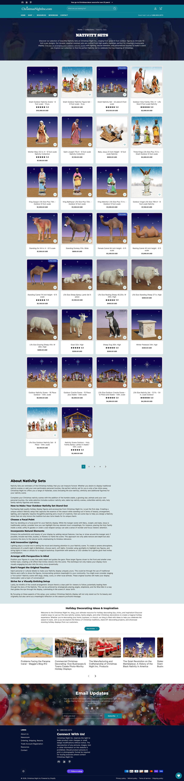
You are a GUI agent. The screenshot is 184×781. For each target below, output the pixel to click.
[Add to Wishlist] (55, 94)
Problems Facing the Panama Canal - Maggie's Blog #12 (35, 662)
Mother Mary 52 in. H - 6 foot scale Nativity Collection (42, 153)
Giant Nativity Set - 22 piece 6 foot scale (112, 103)
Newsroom (25, 737)
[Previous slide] (88, 676)
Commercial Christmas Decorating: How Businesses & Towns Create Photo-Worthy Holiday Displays (70, 665)
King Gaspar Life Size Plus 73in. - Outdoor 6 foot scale (42, 203)
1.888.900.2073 (157, 15)
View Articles (91, 628)
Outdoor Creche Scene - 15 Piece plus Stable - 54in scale (77, 393)
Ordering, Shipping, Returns (32, 740)
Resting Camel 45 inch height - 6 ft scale (147, 249)
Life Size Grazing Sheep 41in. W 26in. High (42, 346)
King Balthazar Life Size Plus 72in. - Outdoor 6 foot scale (77, 203)
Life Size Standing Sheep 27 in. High (146, 295)
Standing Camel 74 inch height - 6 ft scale (42, 296)
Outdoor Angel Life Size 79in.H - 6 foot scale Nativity (147, 203)
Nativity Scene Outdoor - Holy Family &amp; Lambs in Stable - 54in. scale (77, 444)
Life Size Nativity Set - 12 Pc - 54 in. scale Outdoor (146, 393)
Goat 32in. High (77, 345)
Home (80, 29)
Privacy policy (121, 778)
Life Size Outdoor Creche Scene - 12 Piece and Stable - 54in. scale (112, 393)
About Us (24, 734)
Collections (89, 29)
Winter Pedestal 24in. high (146, 345)
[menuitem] (38, 734)
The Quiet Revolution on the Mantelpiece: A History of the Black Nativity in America (138, 664)
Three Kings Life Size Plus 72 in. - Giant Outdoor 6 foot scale (146, 153)
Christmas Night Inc (34, 778)
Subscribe (111, 716)
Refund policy (132, 778)
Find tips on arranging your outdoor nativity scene (65, 45)
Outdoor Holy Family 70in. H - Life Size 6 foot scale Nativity (147, 103)
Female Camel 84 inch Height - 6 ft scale (112, 249)
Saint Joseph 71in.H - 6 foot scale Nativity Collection (77, 153)
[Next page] (106, 467)
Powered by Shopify (48, 778)
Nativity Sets (101, 29)
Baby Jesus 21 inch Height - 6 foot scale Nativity (112, 153)
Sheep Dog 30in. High (112, 345)
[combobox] (88, 8)
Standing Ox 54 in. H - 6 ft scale (42, 248)
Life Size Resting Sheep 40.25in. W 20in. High (112, 296)
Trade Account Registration (32, 744)
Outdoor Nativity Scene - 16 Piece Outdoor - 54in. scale (42, 393)
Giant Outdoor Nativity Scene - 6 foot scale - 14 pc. (42, 103)
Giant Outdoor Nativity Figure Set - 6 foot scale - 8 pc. (77, 103)
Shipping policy (157, 778)
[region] (92, 2)
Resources (25, 747)
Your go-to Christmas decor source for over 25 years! (90, 2)
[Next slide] (95, 676)
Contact (24, 750)
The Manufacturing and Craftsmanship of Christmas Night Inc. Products (103, 664)
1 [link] (83, 466)
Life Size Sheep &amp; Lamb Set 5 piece (77, 296)
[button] (160, 8)
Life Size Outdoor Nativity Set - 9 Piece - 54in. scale (42, 443)
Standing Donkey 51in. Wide (77, 248)
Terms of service (145, 778)
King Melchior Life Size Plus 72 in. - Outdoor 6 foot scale (112, 203)
